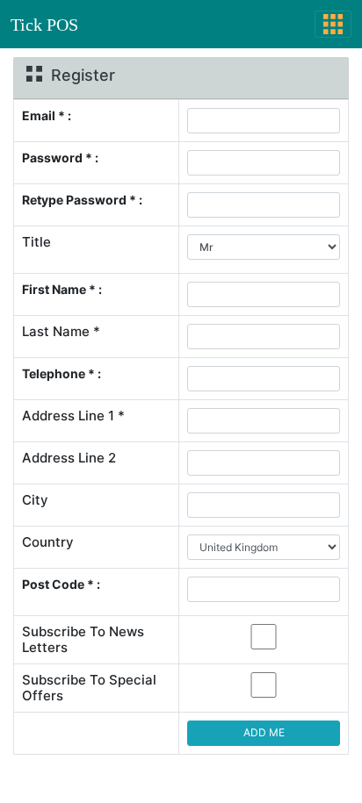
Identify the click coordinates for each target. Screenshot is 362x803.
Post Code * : (61, 584)
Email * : (46, 115)
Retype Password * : (82, 199)
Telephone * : (61, 373)
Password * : (60, 157)
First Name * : (62, 289)
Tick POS (44, 24)
